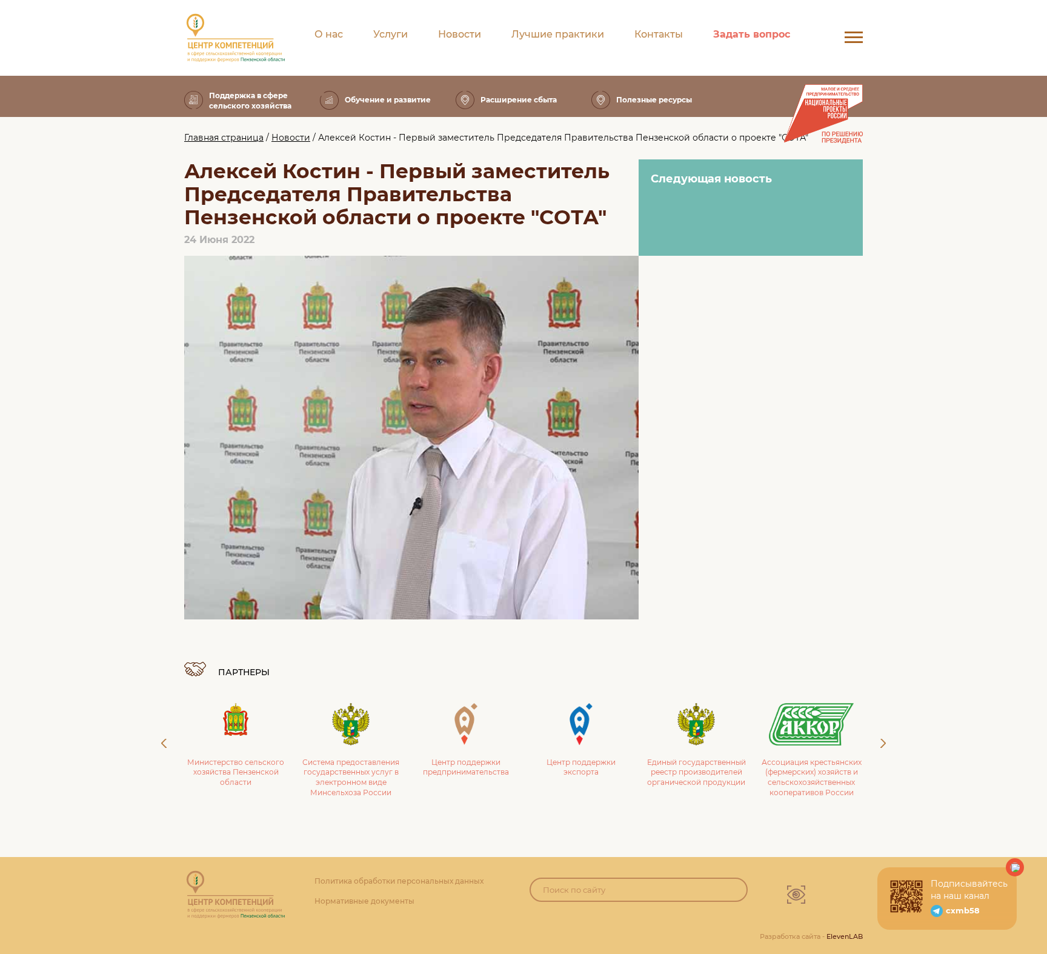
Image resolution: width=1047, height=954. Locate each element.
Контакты (658, 34)
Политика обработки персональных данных (399, 881)
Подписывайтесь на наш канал (969, 889)
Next (883, 743)
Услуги (390, 34)
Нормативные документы (364, 901)
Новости (459, 34)
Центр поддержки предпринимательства (466, 767)
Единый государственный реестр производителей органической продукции (696, 772)
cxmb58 (963, 910)
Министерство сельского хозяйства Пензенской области (235, 772)
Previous (164, 743)
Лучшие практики (557, 34)
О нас (328, 34)
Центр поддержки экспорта (581, 767)
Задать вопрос (751, 34)
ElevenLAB (844, 936)
